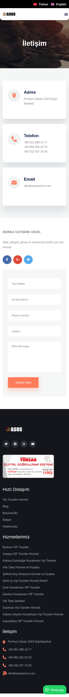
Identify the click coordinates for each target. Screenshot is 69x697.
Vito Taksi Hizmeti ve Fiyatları (21, 567)
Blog (5, 506)
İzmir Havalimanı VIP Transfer (21, 587)
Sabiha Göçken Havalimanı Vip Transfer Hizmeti (33, 614)
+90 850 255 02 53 (35, 146)
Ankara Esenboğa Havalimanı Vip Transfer (29, 560)
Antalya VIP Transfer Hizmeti (21, 553)
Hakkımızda (10, 526)
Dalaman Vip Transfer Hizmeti (21, 607)
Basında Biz (10, 513)
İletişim (7, 519)
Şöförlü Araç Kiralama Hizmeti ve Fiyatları (29, 574)
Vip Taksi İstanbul (14, 600)
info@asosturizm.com (37, 185)
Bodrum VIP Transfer (16, 547)
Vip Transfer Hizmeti (15, 499)
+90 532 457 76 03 (35, 151)
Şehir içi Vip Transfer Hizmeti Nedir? (25, 580)
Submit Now (23, 382)
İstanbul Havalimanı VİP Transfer (23, 594)
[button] (66, 14)
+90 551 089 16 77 (35, 142)
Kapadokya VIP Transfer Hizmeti (23, 621)
